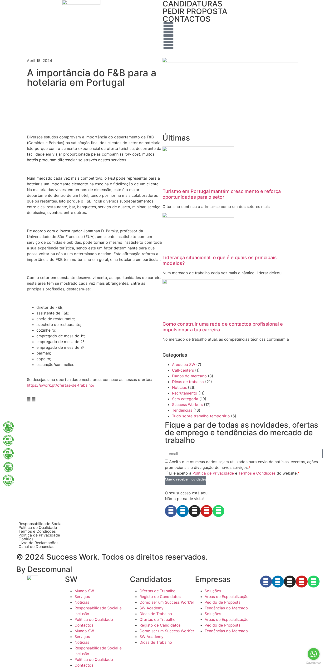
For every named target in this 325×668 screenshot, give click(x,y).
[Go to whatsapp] (314, 654)
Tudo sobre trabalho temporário (201, 416)
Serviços (82, 596)
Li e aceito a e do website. (234, 473)
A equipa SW (183, 364)
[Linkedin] (183, 511)
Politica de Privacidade (39, 535)
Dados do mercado (189, 376)
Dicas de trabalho (188, 381)
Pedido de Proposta (223, 602)
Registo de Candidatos (160, 596)
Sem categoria (185, 398)
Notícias (179, 387)
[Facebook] (171, 511)
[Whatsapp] (218, 511)
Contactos (83, 625)
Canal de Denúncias (36, 546)
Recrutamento (184, 393)
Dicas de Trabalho (155, 613)
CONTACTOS (186, 19)
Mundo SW (84, 590)
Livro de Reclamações (38, 542)
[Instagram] (195, 511)
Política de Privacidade (213, 473)
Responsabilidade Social (40, 523)
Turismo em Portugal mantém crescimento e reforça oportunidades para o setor (221, 194)
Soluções (213, 590)
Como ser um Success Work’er (166, 602)
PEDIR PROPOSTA (194, 11)
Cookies (26, 538)
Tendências (182, 410)
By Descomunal (44, 569)
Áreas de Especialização (227, 596)
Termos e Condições (257, 473)
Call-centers (183, 370)
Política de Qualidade (38, 527)
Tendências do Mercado (226, 608)
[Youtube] (206, 511)
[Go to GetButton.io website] (313, 663)
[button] (29, 399)
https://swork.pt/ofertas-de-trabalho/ (60, 385)
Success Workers (187, 404)
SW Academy (151, 608)
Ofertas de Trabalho (157, 590)
